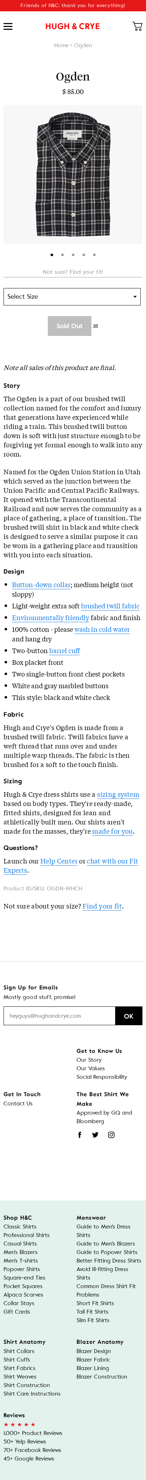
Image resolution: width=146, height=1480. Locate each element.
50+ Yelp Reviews (25, 1441)
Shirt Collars (19, 1351)
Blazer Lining (93, 1368)
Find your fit (102, 905)
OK (129, 1016)
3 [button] (73, 253)
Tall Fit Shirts (92, 1311)
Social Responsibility (102, 1076)
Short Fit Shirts (95, 1303)
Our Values (91, 1068)
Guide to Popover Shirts (107, 1252)
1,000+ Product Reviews (33, 1433)
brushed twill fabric (110, 605)
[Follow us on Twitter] (95, 1135)
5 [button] (94, 253)
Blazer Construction (102, 1376)
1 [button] (51, 253)
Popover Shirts (22, 1269)
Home (61, 45)
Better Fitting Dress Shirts (109, 1260)
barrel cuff (64, 650)
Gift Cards (17, 1311)
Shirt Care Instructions (32, 1393)
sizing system (118, 794)
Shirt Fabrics (19, 1368)
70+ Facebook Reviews (32, 1450)
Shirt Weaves (20, 1376)
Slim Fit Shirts (93, 1320)
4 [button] (84, 253)
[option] (73, 174)
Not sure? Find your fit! (73, 272)
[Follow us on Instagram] (111, 1135)
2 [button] (62, 253)
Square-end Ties (24, 1277)
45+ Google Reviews (29, 1458)
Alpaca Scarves (23, 1294)
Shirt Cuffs (17, 1359)
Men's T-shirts (21, 1260)
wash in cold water (102, 629)
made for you (112, 830)
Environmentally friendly (50, 617)
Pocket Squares (23, 1286)
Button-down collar (41, 584)
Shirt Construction (27, 1385)
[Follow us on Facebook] (80, 1135)
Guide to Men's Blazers (106, 1243)
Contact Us (18, 1103)
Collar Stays (19, 1303)
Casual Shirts (20, 1243)
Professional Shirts (27, 1235)
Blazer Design (94, 1351)
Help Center (59, 860)
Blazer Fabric (93, 1359)
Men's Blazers (21, 1252)
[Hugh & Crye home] (73, 26)
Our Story (89, 1059)
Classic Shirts (20, 1226)
